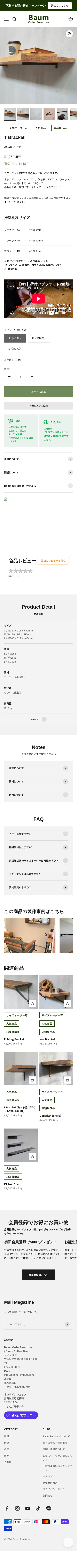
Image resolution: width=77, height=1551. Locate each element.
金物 (6, 1449)
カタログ (48, 1476)
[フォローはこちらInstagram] (17, 1508)
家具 (6, 1436)
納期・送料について (54, 1449)
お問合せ (48, 1495)
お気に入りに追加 (39, 405)
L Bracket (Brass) (50, 1115)
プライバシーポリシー (55, 1489)
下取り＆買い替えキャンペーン (57, 1467)
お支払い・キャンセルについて (57, 1457)
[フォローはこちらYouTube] (28, 1508)
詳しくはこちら (59, 5)
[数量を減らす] (9, 376)
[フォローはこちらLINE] (49, 1508)
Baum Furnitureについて (56, 1436)
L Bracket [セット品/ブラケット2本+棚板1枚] (20, 1109)
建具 (6, 1442)
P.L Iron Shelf (12, 1184)
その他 (7, 1462)
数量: (7, 368)
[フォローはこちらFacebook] (7, 1508)
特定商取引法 (50, 1482)
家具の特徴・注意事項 (55, 1442)
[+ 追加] (32, 1003)
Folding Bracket (14, 1039)
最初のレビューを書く (53, 560)
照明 (6, 1455)
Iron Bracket (47, 1039)
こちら (42, 197)
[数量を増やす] (32, 376)
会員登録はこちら (38, 1274)
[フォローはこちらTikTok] (38, 1508)
